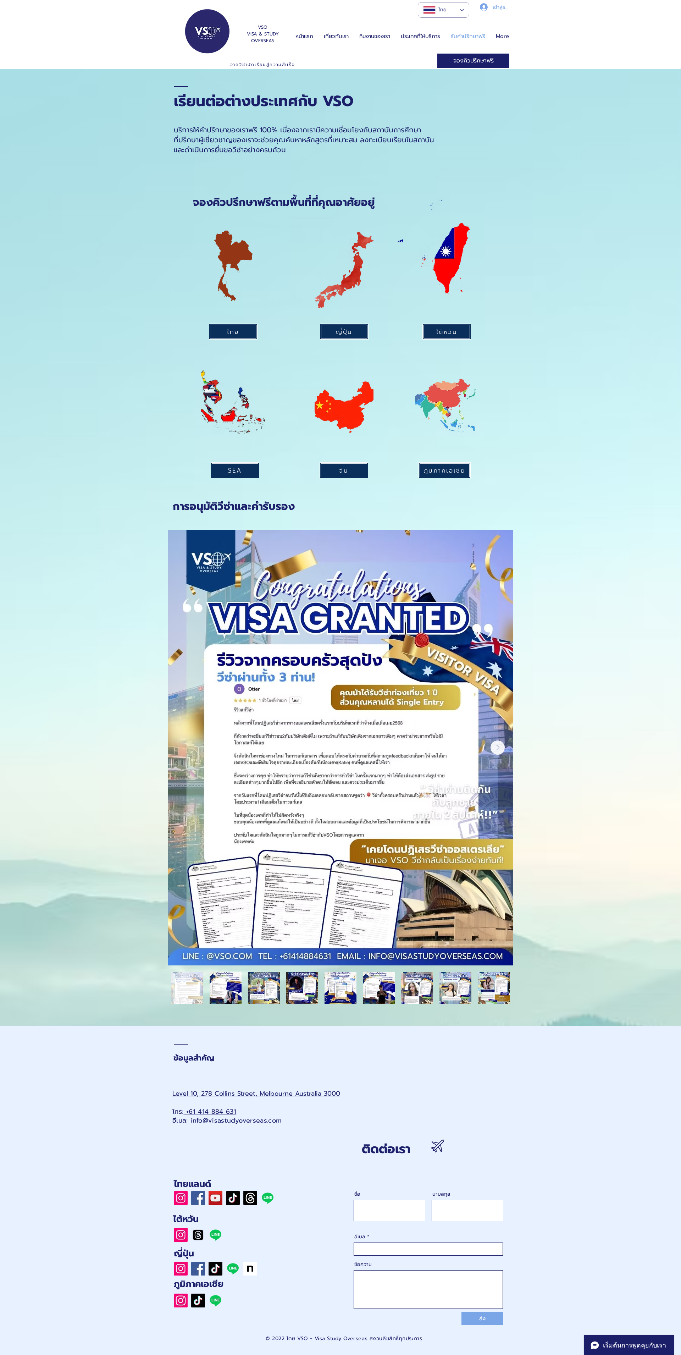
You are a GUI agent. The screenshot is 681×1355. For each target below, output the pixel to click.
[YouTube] (215, 1198)
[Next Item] (498, 747)
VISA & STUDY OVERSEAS (263, 37)
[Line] (268, 1198)
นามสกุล (441, 1194)
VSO (262, 27)
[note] (250, 1269)
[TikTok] (233, 1198)
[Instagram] (181, 1198)
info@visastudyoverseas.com (236, 1120)
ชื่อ (357, 1194)
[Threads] (250, 1198)
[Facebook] (198, 1198)
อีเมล (359, 1236)
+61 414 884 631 (209, 1112)
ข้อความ (363, 1264)
